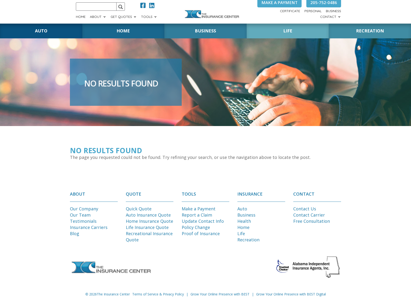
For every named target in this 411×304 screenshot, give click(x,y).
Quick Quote (139, 209)
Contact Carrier (309, 215)
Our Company (84, 209)
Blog (74, 233)
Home (81, 17)
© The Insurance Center (107, 294)
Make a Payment (198, 209)
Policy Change (196, 227)
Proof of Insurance (201, 233)
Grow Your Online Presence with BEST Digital (291, 294)
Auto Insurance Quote (148, 215)
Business (333, 11)
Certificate (290, 11)
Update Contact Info (203, 221)
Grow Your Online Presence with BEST (220, 294)
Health (244, 221)
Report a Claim (197, 215)
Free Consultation (311, 221)
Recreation (248, 240)
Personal (313, 11)
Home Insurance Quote (149, 221)
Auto (242, 209)
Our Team (80, 215)
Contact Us (304, 209)
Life (241, 233)
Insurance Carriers (89, 227)
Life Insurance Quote (147, 227)
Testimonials (83, 221)
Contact (328, 17)
